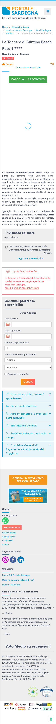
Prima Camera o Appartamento (20, 354)
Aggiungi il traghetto (18, 374)
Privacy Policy (9, 533)
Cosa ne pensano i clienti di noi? (18, 580)
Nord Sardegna (43, 30)
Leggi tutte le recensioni (29, 258)
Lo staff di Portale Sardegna (16, 575)
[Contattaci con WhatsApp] (5, 520)
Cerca (28, 381)
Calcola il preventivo (28, 79)
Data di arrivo (11, 319)
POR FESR (7, 541)
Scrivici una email (12, 528)
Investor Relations (11, 585)
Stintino (9, 33)
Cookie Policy (9, 537)
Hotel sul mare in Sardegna (18, 30)
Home (5, 27)
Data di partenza (12, 331)
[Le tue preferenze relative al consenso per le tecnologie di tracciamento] (51, 719)
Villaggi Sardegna (20, 27)
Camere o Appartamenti (16, 343)
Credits (5, 545)
